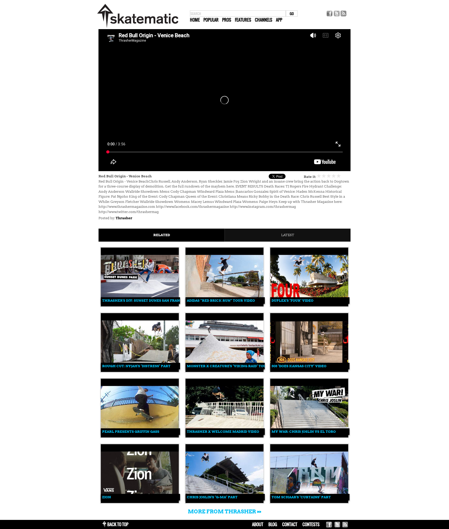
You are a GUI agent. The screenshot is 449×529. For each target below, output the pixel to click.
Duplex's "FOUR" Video (292, 300)
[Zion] (140, 502)
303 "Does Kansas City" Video (299, 366)
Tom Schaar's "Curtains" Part (301, 497)
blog (272, 524)
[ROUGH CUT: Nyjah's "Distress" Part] (140, 371)
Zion (106, 497)
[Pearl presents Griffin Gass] (140, 436)
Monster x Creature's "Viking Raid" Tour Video (234, 366)
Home (195, 20)
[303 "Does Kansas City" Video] (309, 371)
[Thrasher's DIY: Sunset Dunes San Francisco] (140, 305)
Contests (311, 524)
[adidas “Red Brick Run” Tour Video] (224, 305)
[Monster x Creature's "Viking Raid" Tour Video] (224, 371)
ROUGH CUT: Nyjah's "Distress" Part (136, 366)
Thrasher (124, 218)
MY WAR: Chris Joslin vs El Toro (304, 432)
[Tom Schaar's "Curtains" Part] (309, 502)
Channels (263, 20)
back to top (117, 524)
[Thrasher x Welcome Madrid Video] (224, 436)
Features (243, 20)
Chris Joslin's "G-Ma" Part (212, 497)
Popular (211, 20)
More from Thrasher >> (224, 511)
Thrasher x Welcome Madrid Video (223, 432)
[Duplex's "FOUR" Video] (309, 305)
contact (289, 524)
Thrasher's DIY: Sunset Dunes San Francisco (146, 300)
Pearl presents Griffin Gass (130, 432)
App (279, 20)
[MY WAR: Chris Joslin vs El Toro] (309, 436)
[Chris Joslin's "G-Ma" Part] (224, 502)
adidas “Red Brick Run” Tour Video (221, 300)
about (257, 524)
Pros (226, 20)
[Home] (138, 28)
